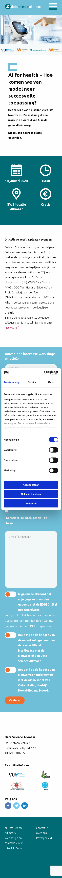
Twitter (16, 805)
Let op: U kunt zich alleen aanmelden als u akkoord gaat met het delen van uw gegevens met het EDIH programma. (31, 621)
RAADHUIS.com (14, 848)
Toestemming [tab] (12, 382)
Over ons (41, 832)
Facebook (8, 805)
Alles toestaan (31, 484)
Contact (40, 827)
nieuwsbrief (12, 327)
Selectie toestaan (31, 494)
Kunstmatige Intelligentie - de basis (26, 520)
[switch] (53, 449)
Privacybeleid (44, 838)
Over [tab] (51, 382)
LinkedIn (24, 805)
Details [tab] (32, 382)
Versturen (15, 700)
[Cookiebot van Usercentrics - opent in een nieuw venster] (44, 372)
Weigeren (31, 503)
